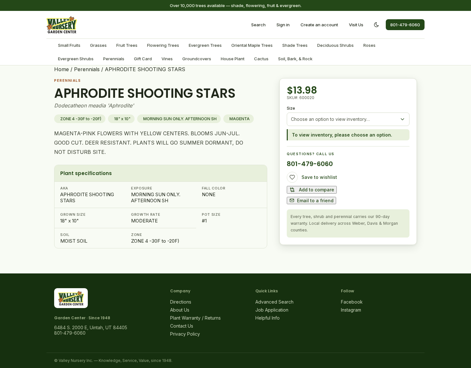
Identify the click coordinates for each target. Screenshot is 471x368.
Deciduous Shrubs (335, 45)
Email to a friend (315, 200)
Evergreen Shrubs (76, 58)
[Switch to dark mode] (376, 25)
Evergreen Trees (205, 45)
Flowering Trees (163, 45)
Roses (369, 45)
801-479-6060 (405, 24)
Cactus (261, 58)
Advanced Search (274, 302)
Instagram (351, 310)
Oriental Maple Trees (252, 45)
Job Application (271, 310)
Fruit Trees (126, 45)
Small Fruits (69, 45)
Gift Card (143, 58)
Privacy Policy (185, 334)
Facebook (352, 302)
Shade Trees (295, 45)
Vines (167, 58)
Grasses (98, 45)
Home (61, 69)
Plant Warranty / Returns (195, 318)
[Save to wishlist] (292, 177)
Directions (180, 302)
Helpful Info (267, 318)
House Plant (232, 58)
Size (291, 108)
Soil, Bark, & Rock (295, 58)
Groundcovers (196, 58)
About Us (179, 310)
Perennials (113, 58)
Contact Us (181, 326)
